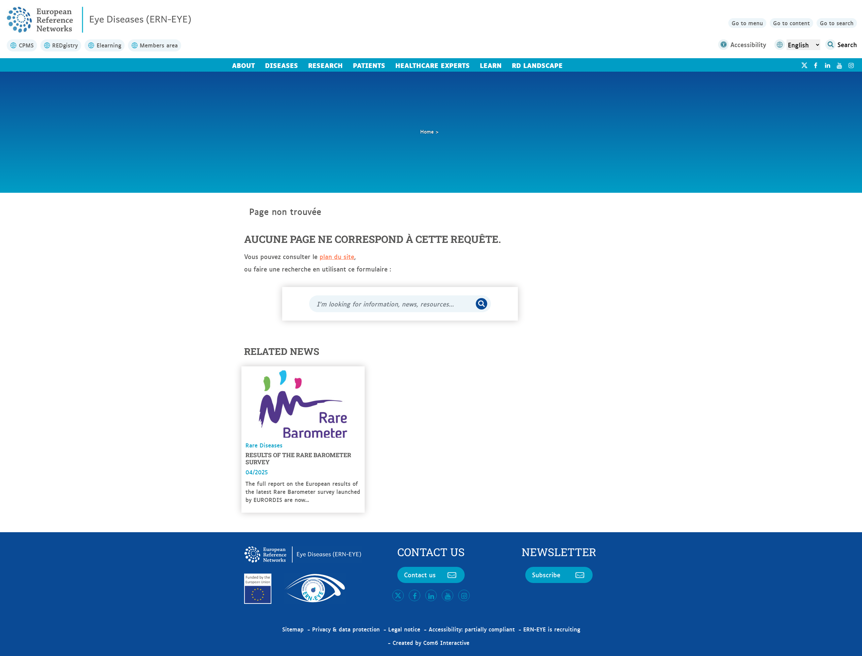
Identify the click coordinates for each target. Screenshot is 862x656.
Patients (369, 65)
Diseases (281, 65)
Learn (491, 65)
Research (325, 65)
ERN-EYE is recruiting (551, 629)
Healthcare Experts (432, 65)
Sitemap (293, 629)
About (243, 65)
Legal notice (404, 629)
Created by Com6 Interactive (431, 642)
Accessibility (748, 44)
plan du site (337, 256)
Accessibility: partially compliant (472, 629)
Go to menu (747, 23)
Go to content (791, 23)
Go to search (837, 23)
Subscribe (546, 575)
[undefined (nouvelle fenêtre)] (815, 65)
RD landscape (537, 65)
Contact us (420, 575)
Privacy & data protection (346, 629)
